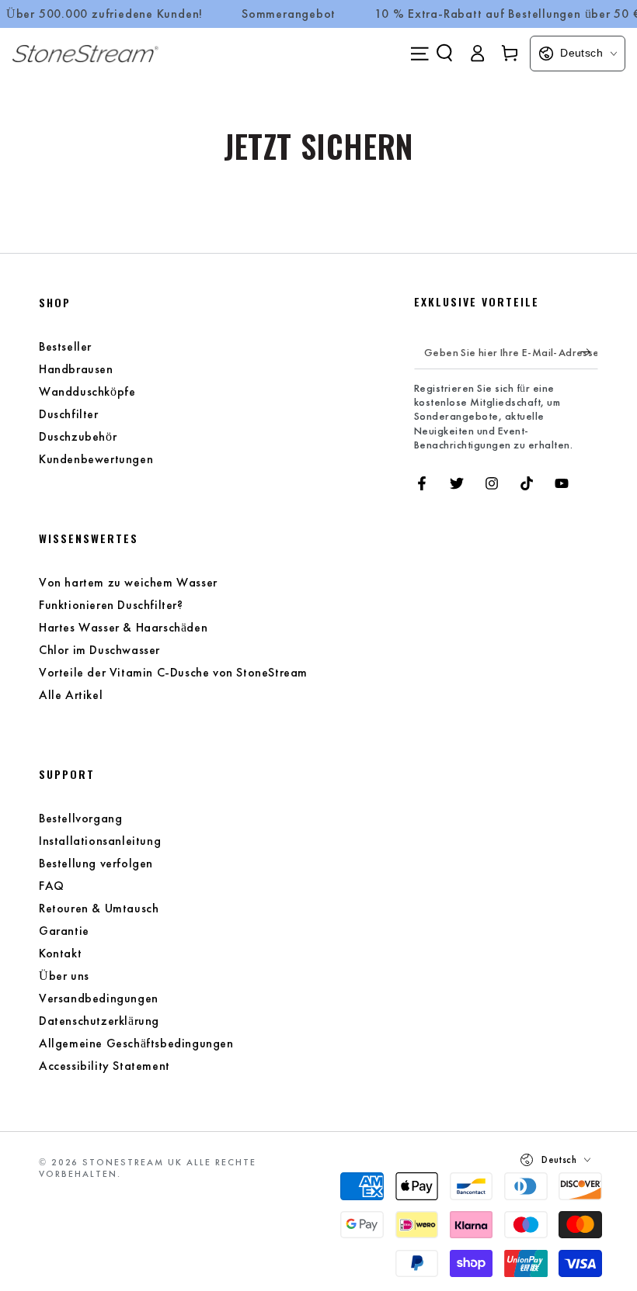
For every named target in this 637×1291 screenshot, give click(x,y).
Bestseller (65, 346)
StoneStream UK (132, 1162)
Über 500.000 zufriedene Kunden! (104, 14)
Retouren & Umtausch (98, 908)
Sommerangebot (289, 14)
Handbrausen (76, 369)
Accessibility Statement (104, 1065)
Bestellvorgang (80, 818)
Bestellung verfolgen (96, 863)
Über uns (64, 975)
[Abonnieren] (589, 351)
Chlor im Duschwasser (99, 650)
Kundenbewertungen (96, 459)
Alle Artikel (71, 695)
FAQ (51, 885)
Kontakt (60, 953)
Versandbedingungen (98, 998)
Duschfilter (69, 414)
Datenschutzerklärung (99, 1020)
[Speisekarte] (419, 53)
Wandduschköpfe (87, 391)
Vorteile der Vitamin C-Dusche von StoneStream (173, 672)
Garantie (64, 930)
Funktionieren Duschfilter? (111, 605)
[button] (444, 53)
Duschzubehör (78, 436)
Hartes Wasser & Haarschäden (123, 627)
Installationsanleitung (100, 840)
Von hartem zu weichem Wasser (128, 582)
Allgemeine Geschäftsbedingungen (136, 1043)
